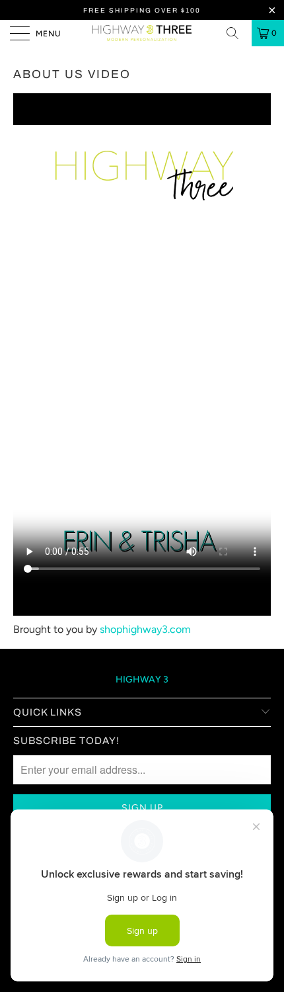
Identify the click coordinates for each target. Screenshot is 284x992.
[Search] (237, 33)
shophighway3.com (145, 629)
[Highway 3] (142, 33)
